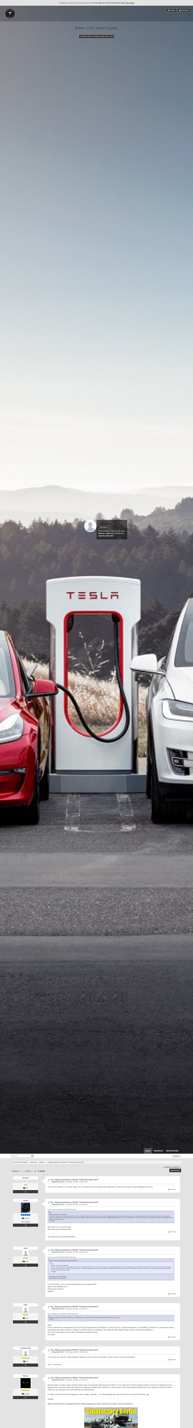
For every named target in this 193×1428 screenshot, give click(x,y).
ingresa (101, 533)
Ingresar (158, 1151)
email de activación (105, 536)
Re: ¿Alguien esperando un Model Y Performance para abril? (74, 1180)
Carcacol (25, 1178)
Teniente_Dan (25, 1348)
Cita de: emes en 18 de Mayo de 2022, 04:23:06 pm (62, 1209)
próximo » (176, 1167)
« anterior (167, 1167)
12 (35, 1171)
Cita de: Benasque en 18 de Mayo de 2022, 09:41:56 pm (63, 1313)
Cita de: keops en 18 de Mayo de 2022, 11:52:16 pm (62, 1257)
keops (25, 1200)
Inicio (148, 1151)
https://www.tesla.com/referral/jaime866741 (61, 1237)
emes (26, 1248)
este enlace (130, 3)
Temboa (26, 1376)
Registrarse (172, 1151)
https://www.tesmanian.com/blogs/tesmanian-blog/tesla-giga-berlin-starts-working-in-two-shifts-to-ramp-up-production (90, 1404)
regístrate (109, 533)
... (23, 1171)
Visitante (104, 527)
